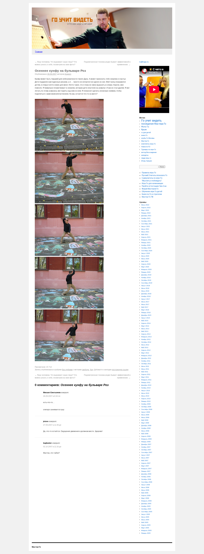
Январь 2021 (146, 242)
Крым (144, 129)
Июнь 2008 (145, 431)
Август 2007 (145, 455)
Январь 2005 (146, 533)
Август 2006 (145, 485)
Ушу (91, 370)
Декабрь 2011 (146, 358)
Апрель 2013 (146, 334)
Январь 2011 (145, 382)
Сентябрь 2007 (146, 452)
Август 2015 (145, 318)
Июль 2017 (145, 302)
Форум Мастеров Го (150, 189)
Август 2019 (145, 285)
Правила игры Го (149, 173)
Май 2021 (144, 234)
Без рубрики (67, 370)
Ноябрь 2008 (146, 428)
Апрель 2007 (146, 463)
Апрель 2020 (146, 264)
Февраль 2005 (146, 530)
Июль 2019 (145, 288)
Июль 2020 (145, 256)
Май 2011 (144, 372)
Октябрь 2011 (146, 363)
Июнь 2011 (145, 369)
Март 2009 (145, 423)
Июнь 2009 (145, 417)
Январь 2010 (146, 401)
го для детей (146, 132)
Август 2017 (145, 299)
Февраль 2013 (146, 337)
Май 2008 (144, 433)
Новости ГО (145, 147)
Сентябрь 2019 (146, 283)
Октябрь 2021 (146, 221)
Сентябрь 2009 (146, 409)
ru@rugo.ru (144, 62)
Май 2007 (144, 460)
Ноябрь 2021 (146, 218)
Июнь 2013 (145, 328)
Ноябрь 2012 (146, 339)
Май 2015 (144, 320)
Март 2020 (145, 267)
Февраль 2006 (146, 501)
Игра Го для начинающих (152, 183)
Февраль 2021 (146, 240)
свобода (85, 370)
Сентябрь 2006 (146, 482)
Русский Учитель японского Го (154, 175)
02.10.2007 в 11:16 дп (52, 447)
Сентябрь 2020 (146, 250)
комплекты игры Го (148, 144)
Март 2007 (145, 466)
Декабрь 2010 (146, 385)
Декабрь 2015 (146, 315)
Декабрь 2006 (146, 474)
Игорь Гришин (146, 161)
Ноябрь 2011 (145, 361)
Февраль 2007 (146, 468)
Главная (38, 52)
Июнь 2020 (145, 259)
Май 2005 (144, 522)
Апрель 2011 (145, 374)
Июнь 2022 (145, 205)
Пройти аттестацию (154, 186)
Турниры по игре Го (148, 149)
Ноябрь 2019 (146, 277)
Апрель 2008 (146, 436)
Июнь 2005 (145, 520)
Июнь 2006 (145, 490)
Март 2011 (145, 377)
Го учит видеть (151, 120)
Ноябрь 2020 (146, 245)
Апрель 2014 (146, 323)
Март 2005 (145, 528)
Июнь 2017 (145, 304)
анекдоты (144, 155)
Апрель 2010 (146, 398)
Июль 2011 (145, 366)
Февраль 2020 (146, 269)
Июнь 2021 (145, 232)
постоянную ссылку (120, 370)
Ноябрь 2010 (146, 388)
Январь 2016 (146, 312)
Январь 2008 (146, 441)
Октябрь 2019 (146, 280)
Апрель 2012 (146, 350)
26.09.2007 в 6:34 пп (51, 396)
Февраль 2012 (146, 355)
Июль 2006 (145, 487)
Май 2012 (144, 347)
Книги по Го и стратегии (152, 194)
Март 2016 (145, 310)
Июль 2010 (145, 393)
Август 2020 (145, 253)
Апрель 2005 (146, 525)
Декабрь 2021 (146, 215)
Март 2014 (145, 326)
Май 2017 (144, 307)
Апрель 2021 (146, 237)
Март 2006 (145, 498)
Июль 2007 (145, 458)
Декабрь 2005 (146, 503)
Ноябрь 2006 (146, 476)
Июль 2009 (145, 415)
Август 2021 (145, 226)
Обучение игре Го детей (152, 191)
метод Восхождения (149, 152)
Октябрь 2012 (146, 342)
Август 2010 (145, 390)
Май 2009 (144, 420)
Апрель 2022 (146, 207)
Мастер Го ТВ (147, 197)
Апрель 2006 (146, 495)
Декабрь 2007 (146, 444)
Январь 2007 (146, 471)
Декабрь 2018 (146, 293)
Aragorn (68, 74)
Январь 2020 (146, 272)
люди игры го (146, 158)
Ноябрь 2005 (146, 506)
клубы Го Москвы (147, 138)
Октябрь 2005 (146, 509)
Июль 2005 (145, 517)
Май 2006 (144, 493)
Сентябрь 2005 (146, 511)
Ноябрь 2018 (146, 296)
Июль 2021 (145, 229)
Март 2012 (145, 353)
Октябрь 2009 (146, 407)
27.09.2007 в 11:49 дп (52, 425)
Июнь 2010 (145, 396)
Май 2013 (144, 331)
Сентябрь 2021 (146, 224)
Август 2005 (145, 514)
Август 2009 (145, 412)
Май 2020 (144, 261)
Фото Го (145, 127)
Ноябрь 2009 (146, 404)
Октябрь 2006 (146, 479)
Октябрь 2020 (146, 248)
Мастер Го (145, 141)
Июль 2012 (145, 345)
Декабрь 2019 (146, 275)
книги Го (144, 135)
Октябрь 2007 (146, 450)
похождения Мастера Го (153, 124)
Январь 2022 (146, 213)
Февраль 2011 (146, 380)
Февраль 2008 (146, 439)
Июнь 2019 (145, 291)
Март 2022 (145, 210)
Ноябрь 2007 (146, 447)
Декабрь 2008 (146, 425)
